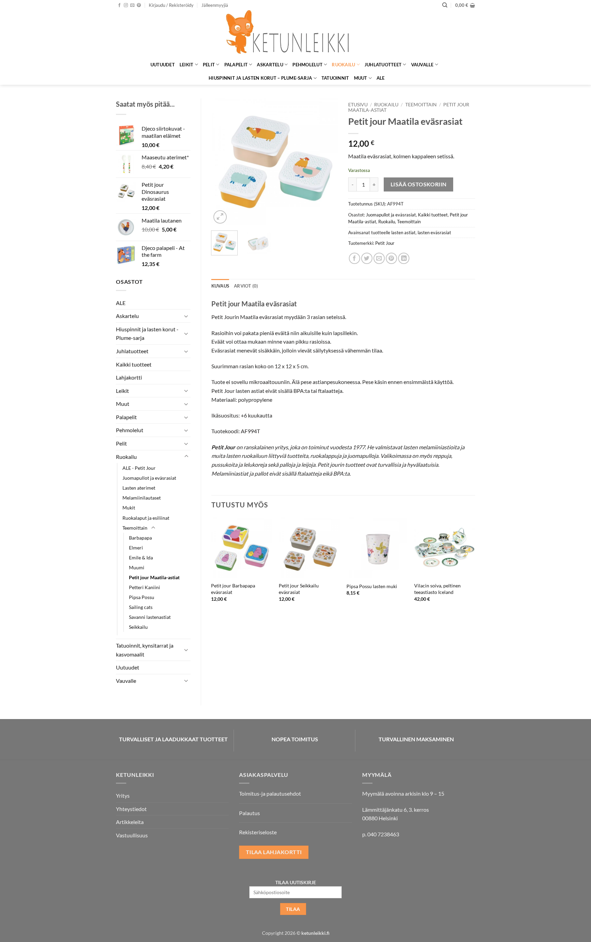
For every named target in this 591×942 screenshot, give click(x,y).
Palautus (249, 813)
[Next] (327, 161)
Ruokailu (343, 64)
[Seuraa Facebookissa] (119, 5)
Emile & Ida (141, 557)
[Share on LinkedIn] (403, 258)
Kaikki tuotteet (134, 364)
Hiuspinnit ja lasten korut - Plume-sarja (147, 333)
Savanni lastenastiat (150, 617)
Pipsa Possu (141, 597)
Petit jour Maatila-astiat (154, 577)
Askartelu (270, 64)
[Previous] (222, 161)
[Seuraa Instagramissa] (126, 5)
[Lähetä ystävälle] (379, 258)
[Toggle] (186, 316)
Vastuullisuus (132, 835)
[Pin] (391, 258)
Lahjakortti (129, 377)
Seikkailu (138, 627)
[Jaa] (354, 258)
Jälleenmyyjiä (214, 5)
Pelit (209, 64)
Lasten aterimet (138, 488)
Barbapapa (140, 538)
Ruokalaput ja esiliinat (145, 518)
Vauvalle (422, 64)
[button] (171, 5)
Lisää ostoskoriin (419, 184)
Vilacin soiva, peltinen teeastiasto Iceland (437, 589)
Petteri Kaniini (144, 587)
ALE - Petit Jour (139, 468)
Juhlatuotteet (383, 64)
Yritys (123, 795)
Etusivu (358, 104)
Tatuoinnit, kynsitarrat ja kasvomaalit (144, 650)
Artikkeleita (130, 822)
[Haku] (444, 5)
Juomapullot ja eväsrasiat (149, 478)
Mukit (128, 507)
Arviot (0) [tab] (246, 286)
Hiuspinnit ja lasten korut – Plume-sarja (260, 78)
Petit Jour (384, 243)
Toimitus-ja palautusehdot (270, 793)
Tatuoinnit (335, 78)
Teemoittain (134, 528)
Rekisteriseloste (258, 832)
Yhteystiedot (131, 809)
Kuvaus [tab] (220, 286)
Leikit (187, 64)
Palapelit (236, 64)
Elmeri (136, 547)
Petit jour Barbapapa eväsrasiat (233, 589)
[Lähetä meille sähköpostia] (132, 5)
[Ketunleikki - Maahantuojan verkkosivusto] (295, 34)
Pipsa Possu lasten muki (371, 586)
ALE (381, 78)
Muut (360, 78)
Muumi (136, 567)
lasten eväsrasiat (434, 232)
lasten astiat (403, 232)
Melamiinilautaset (141, 498)
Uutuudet (162, 64)
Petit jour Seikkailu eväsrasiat (299, 589)
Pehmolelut (307, 64)
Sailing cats (141, 607)
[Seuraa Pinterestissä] (139, 5)
